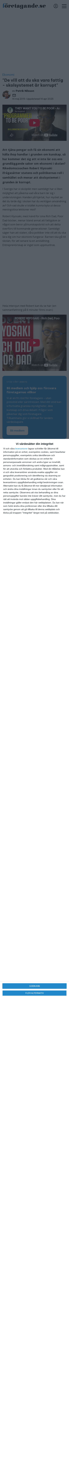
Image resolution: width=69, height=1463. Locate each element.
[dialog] (34, 951)
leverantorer (21, 448)
